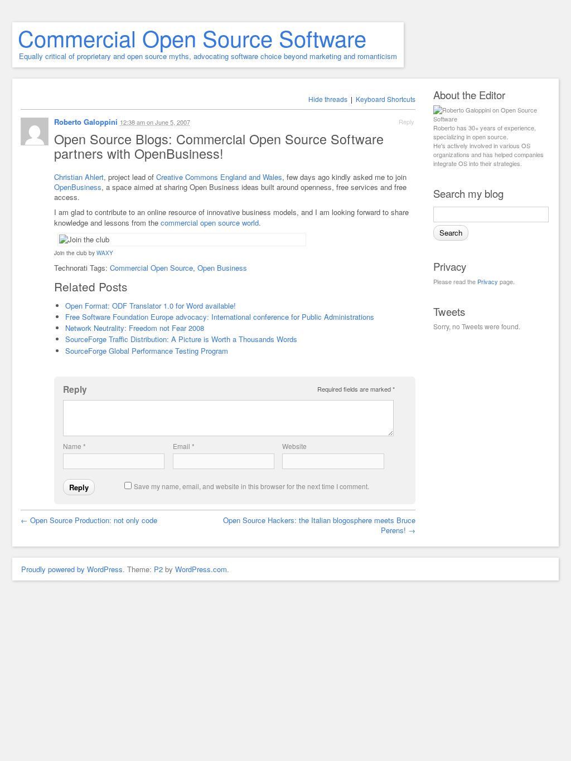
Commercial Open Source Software (192, 37)
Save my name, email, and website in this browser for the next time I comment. (251, 486)
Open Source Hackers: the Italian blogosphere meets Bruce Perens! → (319, 525)
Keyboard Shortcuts (385, 99)
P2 (158, 569)
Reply (406, 121)
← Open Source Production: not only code (89, 520)
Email (184, 446)
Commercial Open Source (151, 267)
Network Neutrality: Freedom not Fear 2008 (134, 328)
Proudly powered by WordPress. (73, 569)
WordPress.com (201, 569)
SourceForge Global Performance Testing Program (146, 350)
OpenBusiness (77, 187)
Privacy (487, 281)
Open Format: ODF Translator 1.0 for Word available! (150, 305)
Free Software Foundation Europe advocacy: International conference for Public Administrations (219, 316)
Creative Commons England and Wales (219, 177)
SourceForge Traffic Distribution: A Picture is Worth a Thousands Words (181, 339)
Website (294, 446)
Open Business (222, 267)
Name (74, 446)
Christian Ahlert (79, 177)
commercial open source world (210, 222)
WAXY (104, 253)
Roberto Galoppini (86, 121)
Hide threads (327, 99)
